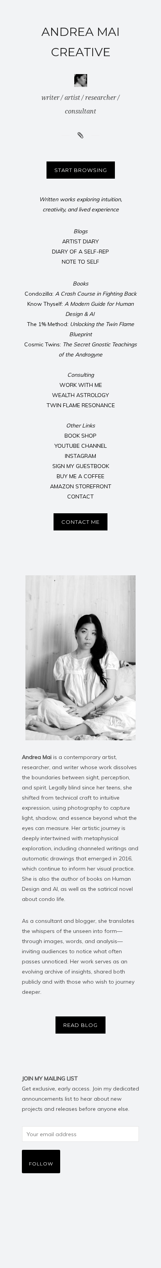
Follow (41, 1164)
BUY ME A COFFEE (80, 476)
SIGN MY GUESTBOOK (80, 466)
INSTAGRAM (80, 455)
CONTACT (80, 496)
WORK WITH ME (80, 384)
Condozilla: (80, 293)
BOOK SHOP (80, 435)
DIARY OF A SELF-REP (80, 251)
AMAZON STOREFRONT (80, 486)
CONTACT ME (80, 522)
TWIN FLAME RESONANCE (81, 405)
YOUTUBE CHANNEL (80, 445)
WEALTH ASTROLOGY (80, 395)
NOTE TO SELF (80, 261)
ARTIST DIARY (80, 241)
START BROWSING (80, 170)
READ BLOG (80, 1025)
